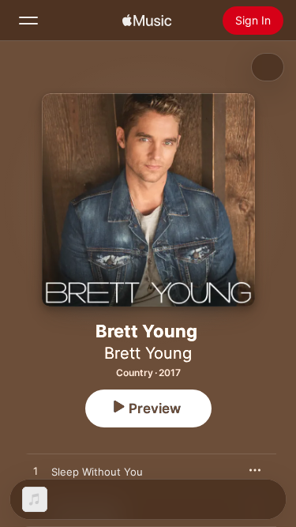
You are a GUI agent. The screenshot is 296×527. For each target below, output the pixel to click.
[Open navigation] (28, 20)
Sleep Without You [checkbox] (97, 471)
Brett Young (148, 353)
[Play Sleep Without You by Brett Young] (35, 472)
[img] (146, 20)
